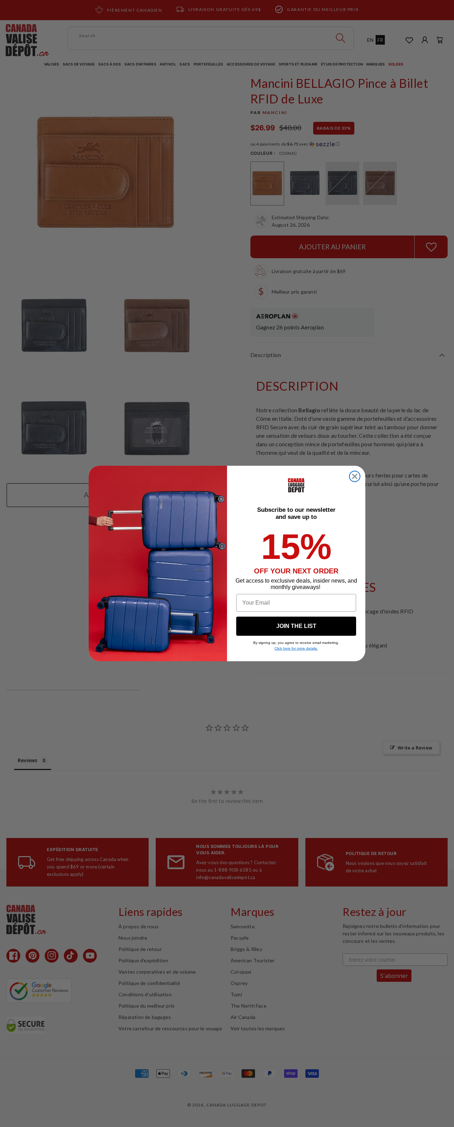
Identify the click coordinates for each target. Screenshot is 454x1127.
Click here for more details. (296, 648)
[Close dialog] (354, 476)
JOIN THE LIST (296, 626)
